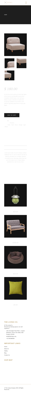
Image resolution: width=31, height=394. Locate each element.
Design (20, 124)
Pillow (15, 302)
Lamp (15, 209)
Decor (16, 124)
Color (12, 124)
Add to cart (11, 115)
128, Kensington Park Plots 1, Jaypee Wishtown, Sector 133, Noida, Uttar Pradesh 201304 (15, 332)
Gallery (6, 350)
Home (5, 346)
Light (24, 124)
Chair (9, 124)
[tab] (15, 140)
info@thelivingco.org (11, 336)
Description (15, 139)
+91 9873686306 (10, 338)
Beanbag (15, 271)
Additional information (15, 143)
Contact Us (7, 355)
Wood (6, 126)
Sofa (15, 240)
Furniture (12, 122)
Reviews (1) (15, 147)
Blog (5, 353)
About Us (6, 348)
